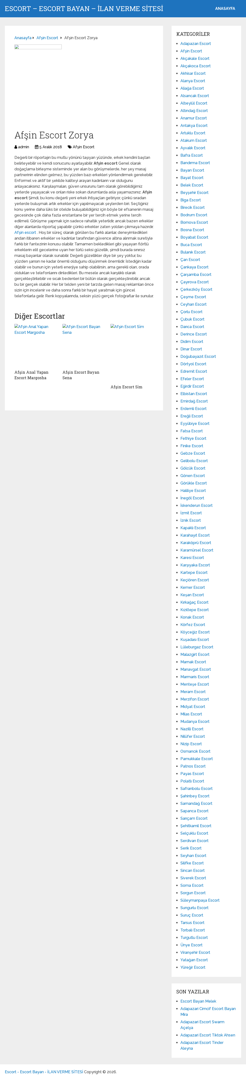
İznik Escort (190, 520)
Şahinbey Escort (194, 796)
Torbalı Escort (192, 930)
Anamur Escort (193, 118)
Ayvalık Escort (192, 148)
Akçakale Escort (194, 58)
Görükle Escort (193, 483)
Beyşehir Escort (194, 192)
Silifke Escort (192, 863)
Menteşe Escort (194, 684)
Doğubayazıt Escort (198, 356)
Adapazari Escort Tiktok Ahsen (207, 1035)
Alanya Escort (192, 81)
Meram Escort (193, 691)
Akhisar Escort (193, 73)
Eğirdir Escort (192, 386)
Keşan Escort (192, 595)
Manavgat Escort (195, 669)
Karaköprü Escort (195, 542)
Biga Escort (190, 200)
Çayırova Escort (194, 282)
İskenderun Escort (196, 505)
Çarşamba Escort (195, 274)
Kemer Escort (192, 587)
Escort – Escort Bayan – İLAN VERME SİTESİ (84, 8)
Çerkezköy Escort (196, 289)
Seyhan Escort (193, 855)
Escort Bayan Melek (198, 1001)
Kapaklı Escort (193, 528)
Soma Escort (191, 885)
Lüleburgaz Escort (196, 647)
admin (23, 147)
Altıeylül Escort (193, 103)
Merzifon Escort (194, 699)
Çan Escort (190, 259)
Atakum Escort (193, 140)
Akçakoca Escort (195, 66)
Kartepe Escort (194, 572)
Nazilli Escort (191, 729)
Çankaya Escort (194, 267)
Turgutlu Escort (194, 937)
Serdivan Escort (194, 840)
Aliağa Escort (192, 88)
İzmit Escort (191, 513)
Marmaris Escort (194, 677)
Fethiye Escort (193, 438)
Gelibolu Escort (194, 461)
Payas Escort (192, 773)
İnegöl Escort (192, 498)
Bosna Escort (192, 230)
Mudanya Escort (194, 721)
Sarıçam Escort (194, 818)
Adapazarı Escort (195, 43)
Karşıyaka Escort (195, 565)
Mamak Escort (193, 662)
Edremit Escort (193, 371)
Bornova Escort (194, 222)
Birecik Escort (192, 207)
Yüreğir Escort (192, 967)
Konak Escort (192, 617)
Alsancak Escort (194, 95)
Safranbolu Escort (196, 788)
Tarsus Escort (192, 922)
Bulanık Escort (193, 252)
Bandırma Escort (195, 163)
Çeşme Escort (193, 297)
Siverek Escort (193, 878)
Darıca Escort (192, 326)
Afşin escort (25, 232)
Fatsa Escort (191, 431)
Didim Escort (191, 341)
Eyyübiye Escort (194, 423)
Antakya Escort (194, 125)
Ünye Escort (191, 945)
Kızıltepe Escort (194, 610)
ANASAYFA (225, 8)
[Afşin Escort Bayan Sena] (84, 345)
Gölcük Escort (192, 468)
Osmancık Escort (195, 751)
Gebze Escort (192, 453)
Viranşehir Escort (195, 952)
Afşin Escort (83, 147)
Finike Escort (191, 446)
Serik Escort (191, 848)
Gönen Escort (192, 475)
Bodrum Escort (193, 215)
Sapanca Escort (194, 811)
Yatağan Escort (194, 960)
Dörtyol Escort (193, 364)
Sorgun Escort (193, 893)
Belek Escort (191, 185)
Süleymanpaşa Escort (200, 900)
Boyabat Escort (194, 237)
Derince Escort (193, 334)
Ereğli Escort (191, 416)
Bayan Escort (192, 170)
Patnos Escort (193, 766)
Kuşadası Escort (194, 639)
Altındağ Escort (194, 110)
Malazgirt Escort (194, 654)
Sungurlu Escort (194, 907)
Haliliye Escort (193, 490)
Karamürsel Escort (196, 550)
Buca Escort (191, 244)
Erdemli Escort (193, 408)
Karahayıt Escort (195, 535)
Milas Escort (191, 714)
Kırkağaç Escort (194, 602)
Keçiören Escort (194, 580)
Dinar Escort (191, 349)
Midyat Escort (192, 706)
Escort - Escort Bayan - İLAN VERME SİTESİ (44, 1072)
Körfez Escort (192, 624)
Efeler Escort (192, 379)
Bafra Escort (191, 155)
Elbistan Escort (193, 393)
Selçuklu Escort (194, 833)
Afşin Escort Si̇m (126, 386)
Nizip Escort (191, 744)
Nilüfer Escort (192, 736)
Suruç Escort (191, 915)
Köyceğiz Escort (195, 632)
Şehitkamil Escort (195, 826)
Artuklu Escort (192, 133)
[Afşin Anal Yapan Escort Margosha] (36, 345)
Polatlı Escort (192, 781)
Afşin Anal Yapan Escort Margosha (31, 375)
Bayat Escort (191, 177)
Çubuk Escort (192, 319)
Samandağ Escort (196, 803)
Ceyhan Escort (193, 304)
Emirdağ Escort (194, 401)
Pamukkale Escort (196, 759)
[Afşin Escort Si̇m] (132, 353)
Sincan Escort (192, 870)
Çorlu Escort (191, 312)
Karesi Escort (192, 557)
